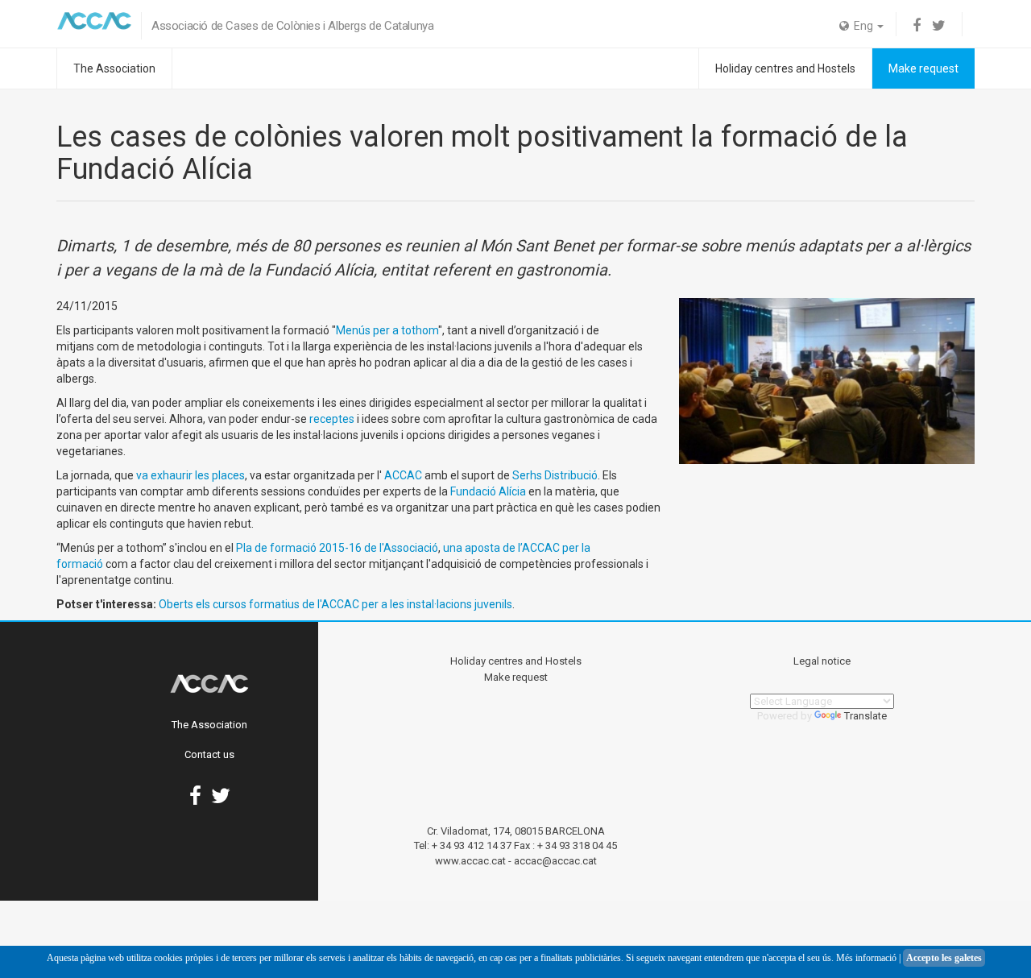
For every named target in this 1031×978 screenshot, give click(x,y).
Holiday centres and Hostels (785, 68)
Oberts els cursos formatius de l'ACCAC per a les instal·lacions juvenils (335, 604)
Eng (862, 25)
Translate (865, 716)
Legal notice (822, 661)
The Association (114, 68)
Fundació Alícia (488, 491)
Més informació (866, 957)
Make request (923, 68)
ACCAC (402, 475)
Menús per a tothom (387, 330)
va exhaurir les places (190, 475)
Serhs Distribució (555, 475)
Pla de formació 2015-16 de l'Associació (337, 547)
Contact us (209, 754)
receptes (331, 418)
